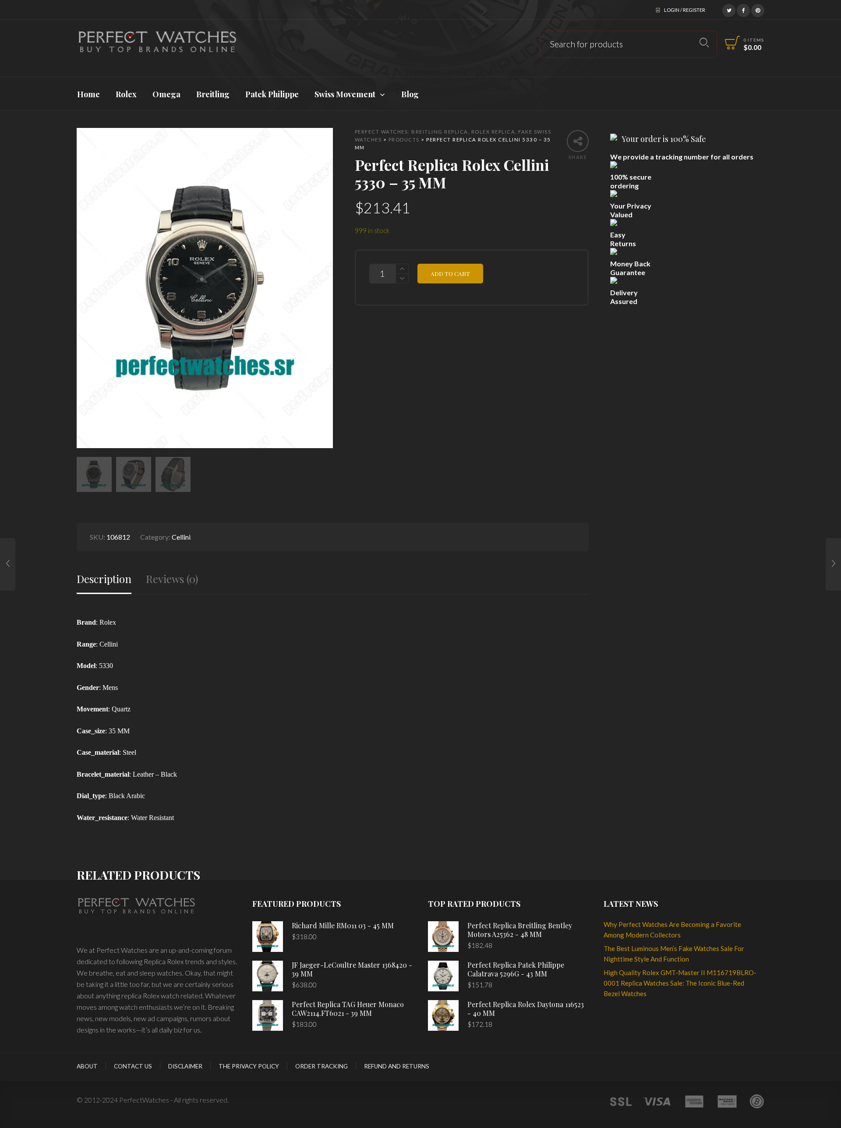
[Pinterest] (757, 9)
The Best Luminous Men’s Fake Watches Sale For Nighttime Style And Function (674, 953)
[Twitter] (728, 9)
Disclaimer (185, 1066)
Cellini (181, 537)
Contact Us (133, 1066)
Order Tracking (321, 1066)
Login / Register (684, 10)
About (87, 1066)
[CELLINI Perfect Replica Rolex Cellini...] (7, 564)
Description (104, 578)
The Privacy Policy (249, 1066)
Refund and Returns (396, 1066)
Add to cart (450, 273)
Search (704, 43)
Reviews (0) (172, 578)
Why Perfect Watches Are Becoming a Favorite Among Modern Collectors (672, 929)
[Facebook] (743, 9)
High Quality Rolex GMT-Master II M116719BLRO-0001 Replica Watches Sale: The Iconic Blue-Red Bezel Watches (680, 983)
